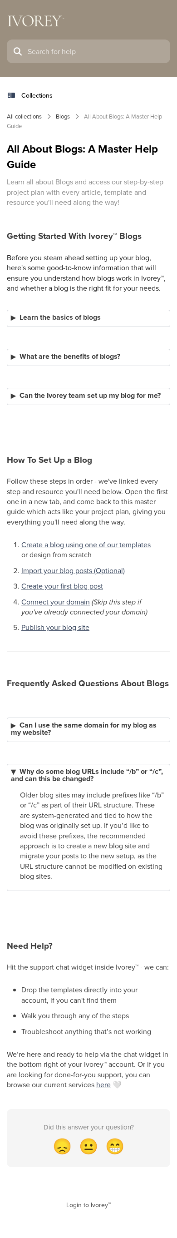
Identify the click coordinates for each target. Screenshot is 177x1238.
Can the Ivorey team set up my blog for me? (90, 395)
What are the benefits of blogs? (70, 356)
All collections (24, 116)
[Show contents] (14, 95)
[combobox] (96, 51)
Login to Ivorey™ (88, 1205)
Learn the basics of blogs (60, 317)
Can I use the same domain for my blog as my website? (84, 729)
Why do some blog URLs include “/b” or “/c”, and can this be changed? (87, 775)
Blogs (63, 116)
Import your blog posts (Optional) (73, 570)
